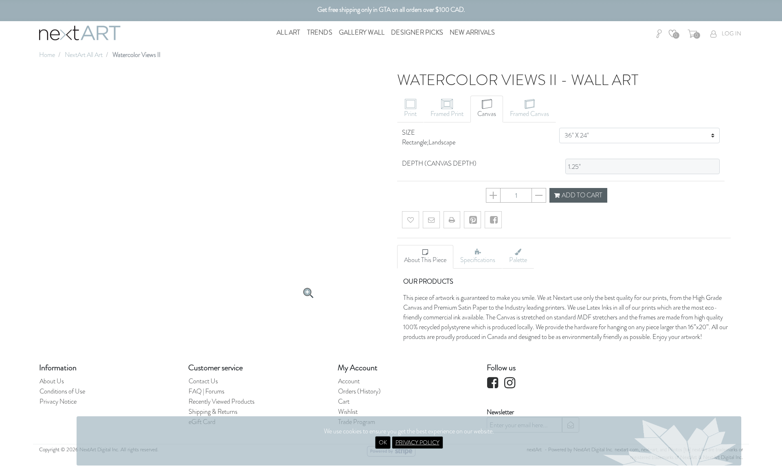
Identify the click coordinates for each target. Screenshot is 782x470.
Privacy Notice (58, 401)
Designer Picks (417, 32)
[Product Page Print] (452, 219)
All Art (288, 32)
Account (349, 381)
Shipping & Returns (213, 411)
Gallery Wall (361, 32)
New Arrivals (472, 32)
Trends (319, 32)
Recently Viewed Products (222, 401)
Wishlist (348, 411)
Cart (343, 401)
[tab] (410, 109)
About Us (52, 381)
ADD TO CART (581, 195)
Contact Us (203, 381)
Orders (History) (359, 391)
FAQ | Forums (206, 391)
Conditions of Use (62, 391)
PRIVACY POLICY (417, 442)
